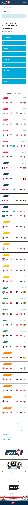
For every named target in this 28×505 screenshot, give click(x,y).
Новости (19, 424)
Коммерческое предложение (7, 438)
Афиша (19, 433)
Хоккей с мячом (7, 353)
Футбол (5, 163)
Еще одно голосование (11, 87)
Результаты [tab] (10, 93)
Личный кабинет (7, 430)
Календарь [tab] (18, 93)
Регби (5, 287)
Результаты (20, 427)
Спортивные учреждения (6, 433)
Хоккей (5, 97)
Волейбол (6, 222)
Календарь (20, 430)
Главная (5, 424)
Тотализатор (6, 427)
